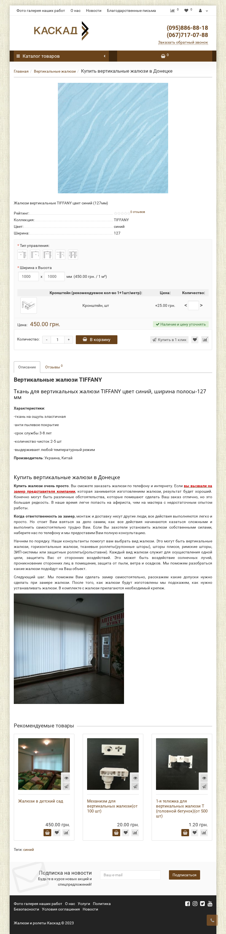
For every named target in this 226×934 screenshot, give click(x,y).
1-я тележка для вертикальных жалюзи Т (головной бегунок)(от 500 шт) (182, 809)
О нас (75, 10)
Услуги (84, 903)
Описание (27, 367)
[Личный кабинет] (203, 10)
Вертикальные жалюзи (55, 71)
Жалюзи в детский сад (40, 801)
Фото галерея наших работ (41, 10)
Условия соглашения (61, 909)
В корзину (100, 339)
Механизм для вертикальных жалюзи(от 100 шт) (112, 806)
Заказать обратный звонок (183, 42)
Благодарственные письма (131, 10)
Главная (21, 71)
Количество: (28, 339)
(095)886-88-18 (187, 28)
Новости (93, 10)
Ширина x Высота (36, 267)
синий (28, 849)
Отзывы (54, 366)
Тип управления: (34, 245)
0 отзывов (137, 212)
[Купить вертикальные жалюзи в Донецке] (113, 138)
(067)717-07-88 (187, 35)
